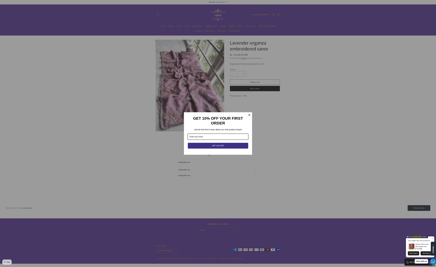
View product (413, 253)
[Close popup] (432, 238)
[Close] (249, 115)
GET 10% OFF (218, 146)
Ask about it (426, 253)
